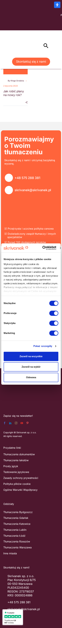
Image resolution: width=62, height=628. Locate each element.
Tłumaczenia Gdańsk (15, 517)
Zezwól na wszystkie (31, 356)
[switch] (53, 313)
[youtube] (22, 423)
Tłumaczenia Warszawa (17, 547)
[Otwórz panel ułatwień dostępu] (57, 5)
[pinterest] (27, 423)
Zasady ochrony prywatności (20, 478)
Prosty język (10, 466)
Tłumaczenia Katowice (16, 523)
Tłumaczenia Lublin (14, 529)
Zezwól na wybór (31, 366)
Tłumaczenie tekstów (16, 460)
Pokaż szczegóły (42, 346)
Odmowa (31, 377)
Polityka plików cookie (17, 483)
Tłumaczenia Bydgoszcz (18, 512)
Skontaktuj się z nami (31, 61)
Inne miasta (10, 553)
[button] (46, 45)
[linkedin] (10, 423)
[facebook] (4, 423)
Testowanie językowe (16, 472)
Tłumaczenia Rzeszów (16, 541)
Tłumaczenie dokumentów (19, 454)
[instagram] (16, 423)
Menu (39, 45)
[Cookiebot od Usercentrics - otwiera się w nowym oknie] (42, 248)
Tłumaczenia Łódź (14, 535)
